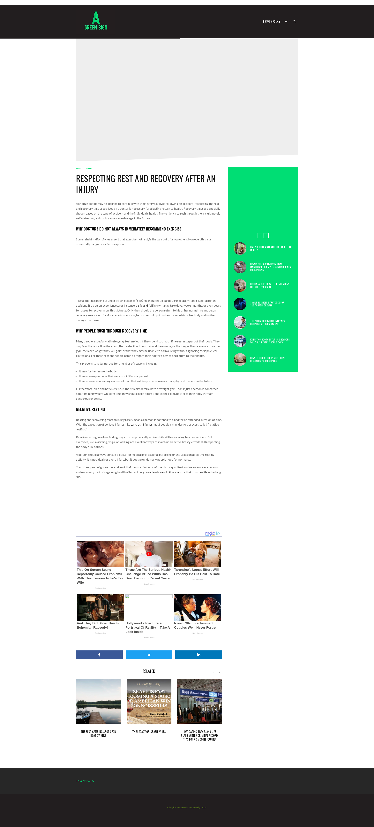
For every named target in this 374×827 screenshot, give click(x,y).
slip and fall (145, 305)
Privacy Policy (271, 21)
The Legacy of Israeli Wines (149, 731)
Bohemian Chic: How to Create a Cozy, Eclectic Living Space (270, 285)
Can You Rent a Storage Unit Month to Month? (271, 248)
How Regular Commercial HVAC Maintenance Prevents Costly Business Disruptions (271, 267)
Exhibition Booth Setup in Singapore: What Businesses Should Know (270, 341)
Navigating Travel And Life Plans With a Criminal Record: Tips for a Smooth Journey (199, 735)
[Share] (99, 654)
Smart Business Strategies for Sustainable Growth (267, 304)
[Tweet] (149, 654)
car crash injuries (142, 424)
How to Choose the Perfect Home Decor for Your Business (268, 359)
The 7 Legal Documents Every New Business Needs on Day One (267, 322)
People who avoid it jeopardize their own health (176, 472)
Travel (78, 168)
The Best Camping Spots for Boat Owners (98, 733)
